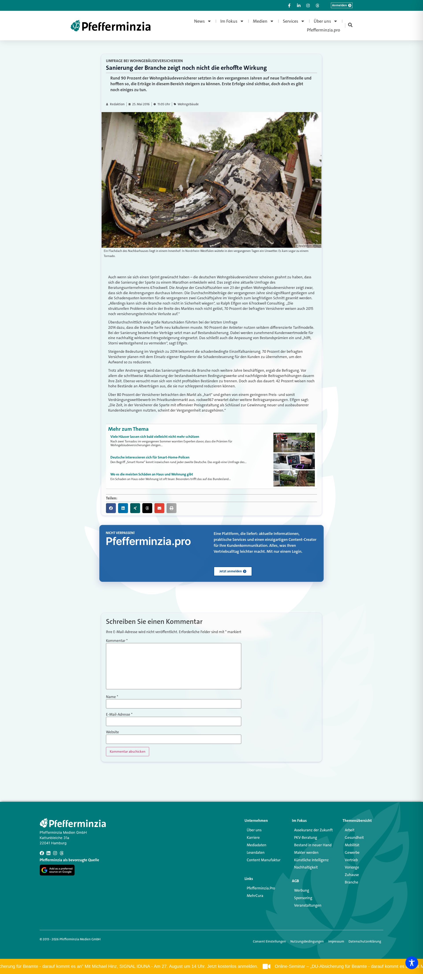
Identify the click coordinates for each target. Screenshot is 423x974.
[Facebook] (42, 853)
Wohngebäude (188, 104)
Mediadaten (256, 845)
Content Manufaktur (263, 860)
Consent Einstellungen (269, 941)
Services (290, 21)
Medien (260, 21)
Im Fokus (228, 21)
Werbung (301, 890)
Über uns (322, 21)
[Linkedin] (48, 853)
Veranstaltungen (307, 905)
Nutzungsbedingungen (307, 941)
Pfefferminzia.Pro (261, 888)
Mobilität (352, 845)
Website (112, 732)
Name (112, 697)
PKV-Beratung (305, 837)
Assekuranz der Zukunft (313, 830)
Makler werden (306, 852)
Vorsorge (352, 867)
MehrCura (255, 895)
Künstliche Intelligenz (311, 860)
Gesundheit (354, 837)
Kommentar (117, 641)
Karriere (253, 837)
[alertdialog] (211, 966)
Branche (351, 882)
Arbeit (349, 830)
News (199, 21)
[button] (111, 508)
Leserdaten (256, 852)
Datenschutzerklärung (365, 941)
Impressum (336, 941)
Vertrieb (351, 860)
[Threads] (61, 853)
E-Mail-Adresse (119, 714)
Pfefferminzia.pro (323, 30)
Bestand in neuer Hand (313, 845)
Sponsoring (303, 897)
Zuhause (352, 874)
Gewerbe (352, 852)
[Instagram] (55, 853)
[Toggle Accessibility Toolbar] (412, 963)
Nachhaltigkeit (306, 867)
